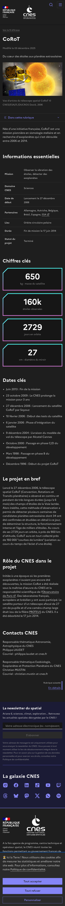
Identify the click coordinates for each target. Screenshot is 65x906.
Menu (60, 4)
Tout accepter (33, 881)
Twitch (59, 785)
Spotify (59, 796)
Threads (5, 796)
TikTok (37, 785)
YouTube (48, 785)
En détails (54, 688)
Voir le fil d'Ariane (11, 30)
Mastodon (27, 796)
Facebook (16, 785)
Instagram (5, 785)
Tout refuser (32, 891)
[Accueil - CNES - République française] (36, 825)
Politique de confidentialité (27, 869)
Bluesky (16, 796)
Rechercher (51, 4)
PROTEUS (35, 612)
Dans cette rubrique (21, 118)
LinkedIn (27, 785)
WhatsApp (48, 796)
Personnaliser (32, 900)
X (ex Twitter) (37, 796)
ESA (44, 214)
